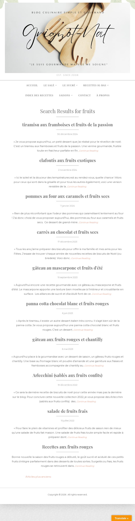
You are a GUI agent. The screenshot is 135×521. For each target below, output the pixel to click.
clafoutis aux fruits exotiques (67, 160)
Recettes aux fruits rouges (67, 446)
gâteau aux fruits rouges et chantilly (67, 339)
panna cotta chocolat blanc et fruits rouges (67, 303)
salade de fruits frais (67, 411)
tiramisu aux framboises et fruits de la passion (67, 124)
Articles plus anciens (38, 476)
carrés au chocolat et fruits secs (67, 232)
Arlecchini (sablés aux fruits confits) (67, 375)
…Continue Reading (88, 150)
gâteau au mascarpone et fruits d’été (67, 268)
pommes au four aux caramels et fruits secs (67, 196)
